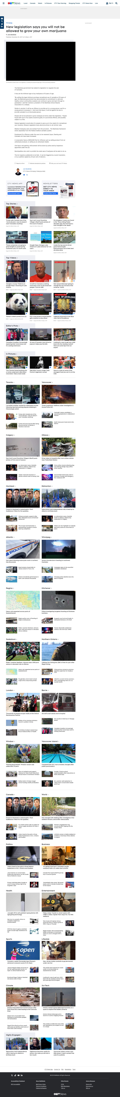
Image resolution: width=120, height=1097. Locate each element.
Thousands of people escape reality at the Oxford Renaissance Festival (22, 714)
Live (96, 3)
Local (25, 3)
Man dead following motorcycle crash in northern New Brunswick (22, 561)
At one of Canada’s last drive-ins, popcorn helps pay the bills (40, 343)
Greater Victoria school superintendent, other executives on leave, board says (64, 773)
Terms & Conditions (41, 1086)
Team (73, 1069)
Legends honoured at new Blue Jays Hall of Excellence (64, 317)
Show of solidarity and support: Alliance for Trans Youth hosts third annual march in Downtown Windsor (28, 773)
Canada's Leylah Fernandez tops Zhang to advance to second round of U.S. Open (21, 962)
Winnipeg (9, 23)
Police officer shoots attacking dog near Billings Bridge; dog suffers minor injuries (64, 467)
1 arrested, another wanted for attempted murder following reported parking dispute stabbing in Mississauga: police (22, 407)
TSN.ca (63, 1088)
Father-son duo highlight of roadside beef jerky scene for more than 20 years (64, 527)
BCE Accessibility (15, 1084)
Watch (40, 3)
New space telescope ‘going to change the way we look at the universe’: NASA (63, 285)
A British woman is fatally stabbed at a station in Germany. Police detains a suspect (64, 836)
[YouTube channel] (19, 1075)
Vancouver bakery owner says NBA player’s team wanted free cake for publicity (64, 1053)
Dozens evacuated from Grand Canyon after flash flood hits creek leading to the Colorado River (22, 1009)
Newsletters (68, 1069)
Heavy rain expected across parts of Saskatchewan (18, 612)
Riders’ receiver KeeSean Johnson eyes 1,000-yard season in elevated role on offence (28, 629)
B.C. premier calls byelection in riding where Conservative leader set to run (63, 782)
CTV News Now (87, 3)
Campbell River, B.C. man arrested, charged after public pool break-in (58, 765)
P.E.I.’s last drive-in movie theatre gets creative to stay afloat (40, 317)
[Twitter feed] (12, 1075)
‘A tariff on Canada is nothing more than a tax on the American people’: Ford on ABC (40, 285)
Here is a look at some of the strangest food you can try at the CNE (64, 372)
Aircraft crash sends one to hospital (53, 713)
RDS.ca (88, 1088)
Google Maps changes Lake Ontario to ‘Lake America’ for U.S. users (40, 246)
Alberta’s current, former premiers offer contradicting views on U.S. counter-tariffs (64, 680)
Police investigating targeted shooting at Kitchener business (58, 612)
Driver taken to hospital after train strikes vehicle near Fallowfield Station (58, 459)
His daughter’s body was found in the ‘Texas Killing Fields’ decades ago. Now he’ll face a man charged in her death (64, 223)
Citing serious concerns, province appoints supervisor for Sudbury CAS (63, 671)
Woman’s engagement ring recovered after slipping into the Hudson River (63, 826)
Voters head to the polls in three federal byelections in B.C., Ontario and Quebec (28, 836)
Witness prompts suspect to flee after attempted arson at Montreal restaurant (28, 518)
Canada (32, 3)
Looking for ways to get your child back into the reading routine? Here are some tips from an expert (64, 345)
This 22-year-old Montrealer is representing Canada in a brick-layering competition (27, 527)
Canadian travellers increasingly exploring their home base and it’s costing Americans (16, 344)
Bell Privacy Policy (41, 1084)
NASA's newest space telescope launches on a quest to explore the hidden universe (58, 1008)
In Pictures (48, 3)
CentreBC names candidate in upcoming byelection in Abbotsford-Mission (64, 414)
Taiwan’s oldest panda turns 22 (16, 316)
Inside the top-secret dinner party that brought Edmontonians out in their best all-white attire (64, 247)
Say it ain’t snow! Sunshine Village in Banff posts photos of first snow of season (40, 222)
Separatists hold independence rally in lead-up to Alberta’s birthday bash (58, 510)
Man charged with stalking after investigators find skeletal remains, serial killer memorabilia (58, 818)
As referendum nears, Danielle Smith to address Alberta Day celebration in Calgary (27, 467)
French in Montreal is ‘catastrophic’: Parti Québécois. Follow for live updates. (19, 510)
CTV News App (49, 1069)
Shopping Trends (74, 3)
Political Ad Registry (41, 1088)
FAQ (62, 1069)
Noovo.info (89, 1084)
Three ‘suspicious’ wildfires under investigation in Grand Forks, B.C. (58, 406)
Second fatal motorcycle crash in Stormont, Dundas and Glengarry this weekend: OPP (63, 476)
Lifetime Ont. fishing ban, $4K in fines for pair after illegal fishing (58, 663)
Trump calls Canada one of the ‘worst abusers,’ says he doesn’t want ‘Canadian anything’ (16, 222)
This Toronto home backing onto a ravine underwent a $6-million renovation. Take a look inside (16, 372)
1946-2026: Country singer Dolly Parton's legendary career (39, 371)
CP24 (62, 1084)
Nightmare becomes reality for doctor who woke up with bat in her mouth (40, 1053)
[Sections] (3, 3)
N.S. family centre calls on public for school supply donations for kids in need (28, 826)
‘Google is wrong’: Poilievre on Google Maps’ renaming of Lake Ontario (16, 285)
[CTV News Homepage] (14, 3)
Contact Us (57, 1069)
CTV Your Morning (60, 3)
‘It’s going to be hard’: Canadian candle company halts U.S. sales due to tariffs (56, 867)
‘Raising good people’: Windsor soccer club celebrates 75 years (20, 765)
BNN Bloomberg (65, 1086)
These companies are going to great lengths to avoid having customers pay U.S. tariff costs (16, 246)
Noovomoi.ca (89, 1086)
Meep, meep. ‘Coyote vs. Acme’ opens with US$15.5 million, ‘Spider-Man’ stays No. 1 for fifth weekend (58, 914)
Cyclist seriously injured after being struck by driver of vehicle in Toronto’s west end (28, 425)
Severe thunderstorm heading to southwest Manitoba (56, 561)
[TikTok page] (15, 1075)
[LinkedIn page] (22, 1075)
